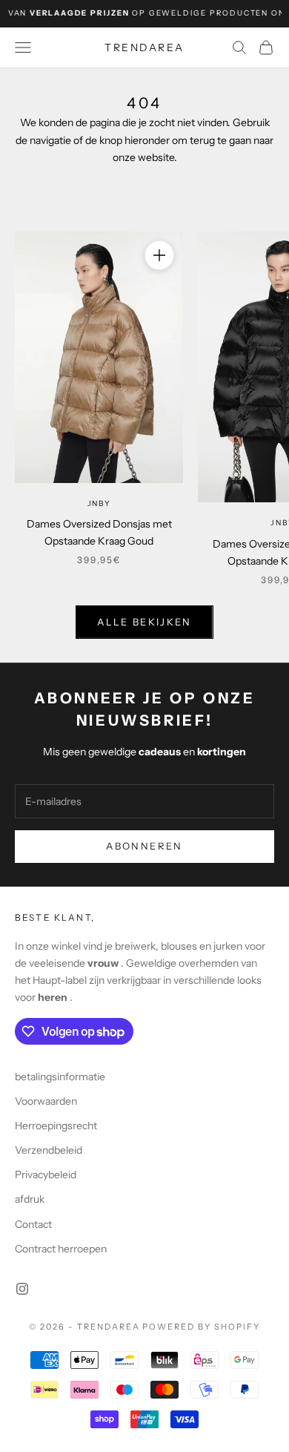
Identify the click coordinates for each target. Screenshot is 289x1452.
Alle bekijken (144, 622)
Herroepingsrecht (56, 1125)
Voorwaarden (46, 1101)
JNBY (99, 503)
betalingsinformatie (60, 1076)
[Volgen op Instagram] (22, 1288)
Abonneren (144, 846)
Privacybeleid (45, 1174)
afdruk (29, 1199)
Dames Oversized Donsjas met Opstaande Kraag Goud (99, 532)
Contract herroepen (61, 1248)
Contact (33, 1224)
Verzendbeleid (48, 1150)
